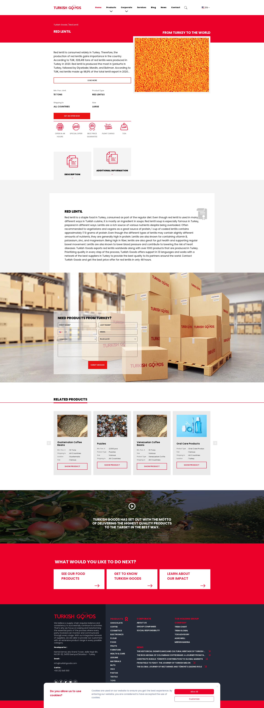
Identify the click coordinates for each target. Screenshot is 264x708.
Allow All (194, 691)
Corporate (126, 7)
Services (141, 7)
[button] (72, 166)
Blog (153, 7)
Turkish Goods (61, 24)
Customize (194, 699)
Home (98, 7)
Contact (175, 7)
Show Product (72, 466)
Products (111, 7)
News (163, 7)
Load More (92, 80)
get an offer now (72, 116)
